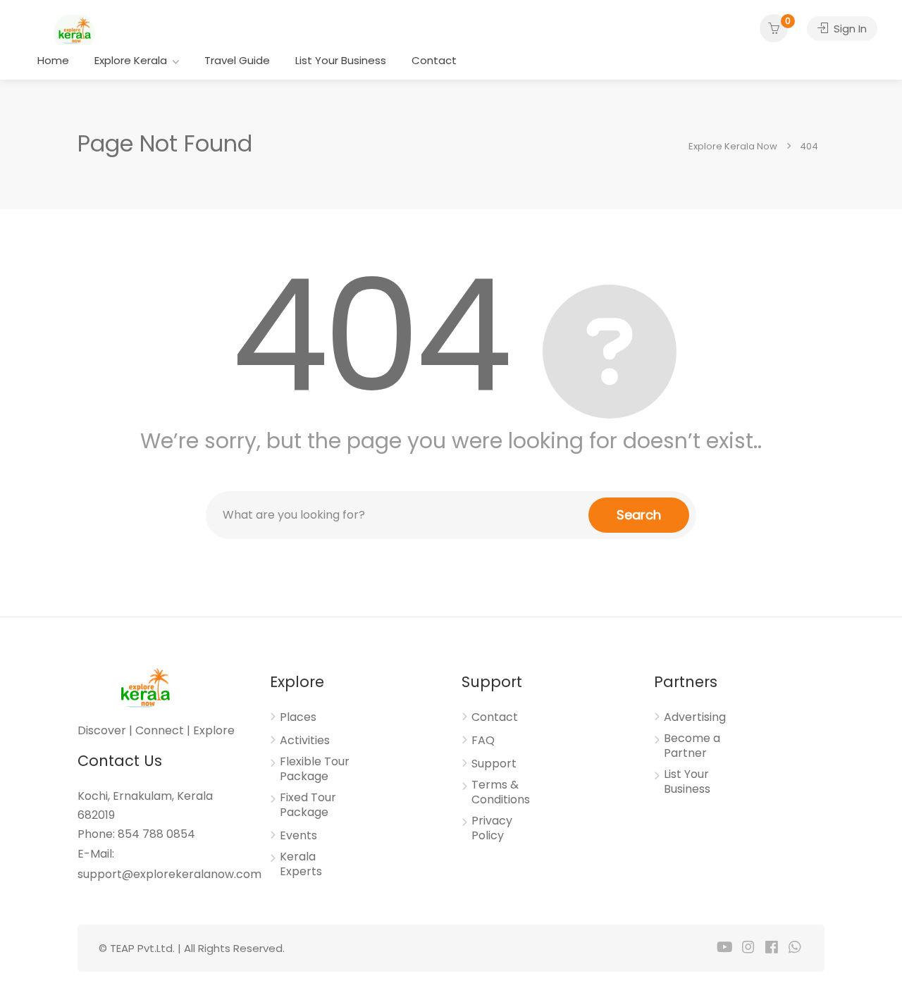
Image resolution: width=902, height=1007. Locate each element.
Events (298, 836)
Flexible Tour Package (315, 769)
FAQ (483, 740)
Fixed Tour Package (308, 805)
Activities (305, 740)
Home (53, 60)
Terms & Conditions (500, 792)
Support (494, 764)
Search (639, 515)
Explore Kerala (130, 60)
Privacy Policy (491, 828)
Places (298, 717)
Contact (434, 60)
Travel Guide (237, 60)
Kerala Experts (301, 864)
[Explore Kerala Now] (74, 29)
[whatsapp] (794, 948)
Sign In (849, 28)
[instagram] (748, 948)
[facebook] (771, 948)
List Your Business (340, 60)
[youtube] (725, 948)
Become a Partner (692, 746)
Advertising (695, 717)
